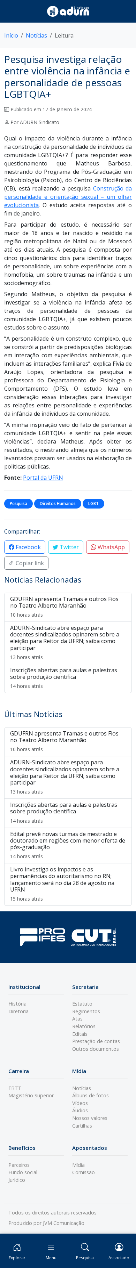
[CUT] (93, 936)
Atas (77, 1018)
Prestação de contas (96, 1041)
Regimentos (86, 1011)
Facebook (27, 547)
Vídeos (80, 1103)
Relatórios (84, 1026)
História (17, 1003)
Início (11, 35)
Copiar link (29, 563)
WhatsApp (110, 547)
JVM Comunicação (63, 1223)
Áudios (80, 1110)
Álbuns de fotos (90, 1095)
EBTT (15, 1088)
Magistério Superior (31, 1095)
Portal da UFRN (43, 477)
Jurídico (16, 1180)
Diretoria (18, 1011)
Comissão (83, 1172)
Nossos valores (89, 1118)
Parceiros (19, 1165)
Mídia (78, 1165)
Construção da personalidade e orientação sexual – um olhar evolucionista (68, 197)
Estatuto (82, 1003)
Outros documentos (95, 1049)
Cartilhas (82, 1125)
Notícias (36, 35)
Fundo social (22, 1172)
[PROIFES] (42, 937)
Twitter (68, 547)
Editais (80, 1034)
